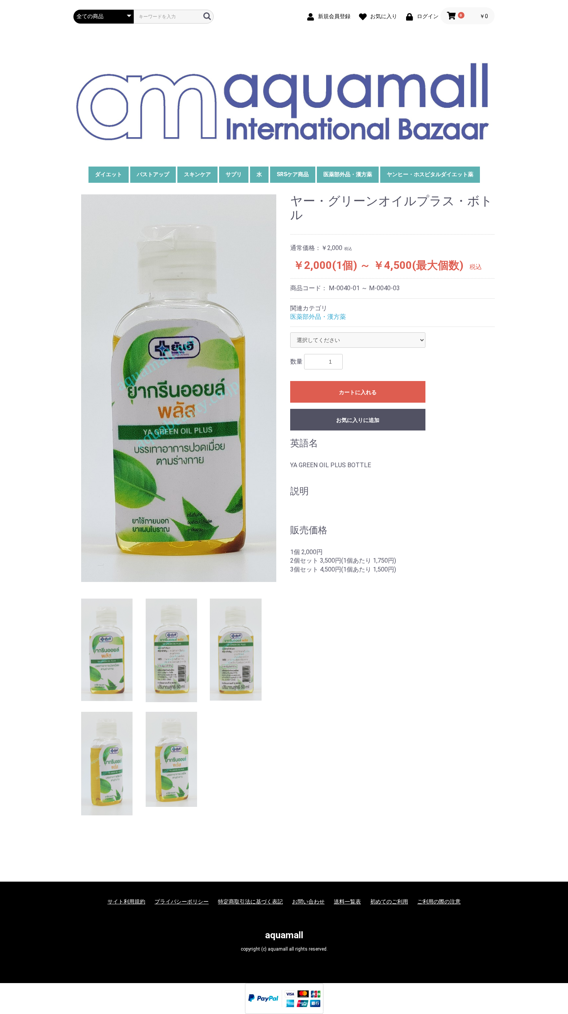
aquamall (284, 935)
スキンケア (197, 174)
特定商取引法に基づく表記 (250, 901)
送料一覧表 (347, 901)
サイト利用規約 (126, 901)
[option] (178, 388)
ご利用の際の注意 (439, 901)
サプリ (234, 174)
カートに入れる (358, 392)
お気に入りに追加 (357, 420)
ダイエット (108, 174)
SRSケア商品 (293, 174)
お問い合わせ (308, 901)
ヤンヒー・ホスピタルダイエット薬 (430, 174)
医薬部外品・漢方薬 (347, 174)
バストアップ (153, 174)
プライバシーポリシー (182, 901)
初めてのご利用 (389, 901)
